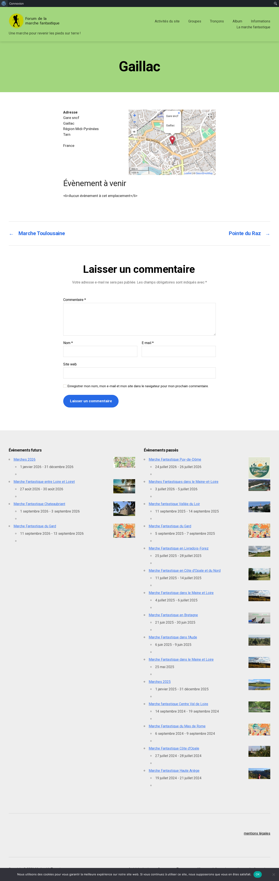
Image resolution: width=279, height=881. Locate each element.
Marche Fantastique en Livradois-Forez (179, 548)
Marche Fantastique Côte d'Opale (174, 748)
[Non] (273, 874)
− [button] (134, 122)
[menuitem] (4, 3)
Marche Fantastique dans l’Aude (173, 637)
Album (237, 21)
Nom (68, 343)
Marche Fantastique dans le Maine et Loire (181, 593)
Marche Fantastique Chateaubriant (39, 504)
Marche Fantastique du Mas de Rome (177, 726)
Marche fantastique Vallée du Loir (174, 504)
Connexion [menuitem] (16, 3)
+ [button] (134, 115)
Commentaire (74, 300)
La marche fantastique (253, 27)
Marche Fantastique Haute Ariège (174, 771)
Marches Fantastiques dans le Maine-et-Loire (183, 482)
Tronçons (217, 21)
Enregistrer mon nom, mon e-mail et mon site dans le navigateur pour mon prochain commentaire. (138, 386)
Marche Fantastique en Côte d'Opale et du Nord (185, 571)
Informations (260, 21)
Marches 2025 (160, 682)
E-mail (148, 343)
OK (258, 874)
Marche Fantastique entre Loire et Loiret (44, 482)
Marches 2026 (25, 459)
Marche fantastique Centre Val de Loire (178, 704)
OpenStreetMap (204, 173)
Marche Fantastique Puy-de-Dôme (175, 459)
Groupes (194, 21)
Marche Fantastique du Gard (35, 526)
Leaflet (187, 173)
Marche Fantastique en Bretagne (173, 615)
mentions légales (257, 833)
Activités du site (167, 21)
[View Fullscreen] (210, 115)
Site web (70, 364)
